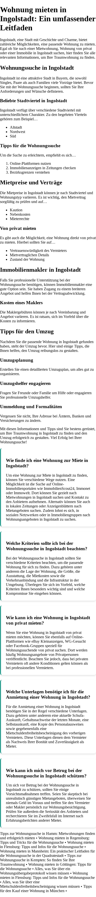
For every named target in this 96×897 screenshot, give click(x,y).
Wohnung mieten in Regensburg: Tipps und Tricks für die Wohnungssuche (45, 840)
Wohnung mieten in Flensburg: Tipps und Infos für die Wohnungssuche (47, 844)
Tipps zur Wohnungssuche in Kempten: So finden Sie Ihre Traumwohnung (40, 859)
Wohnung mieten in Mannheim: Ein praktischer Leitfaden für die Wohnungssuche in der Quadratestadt (47, 853)
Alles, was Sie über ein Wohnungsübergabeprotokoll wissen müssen (35, 871)
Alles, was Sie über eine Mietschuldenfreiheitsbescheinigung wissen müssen (40, 884)
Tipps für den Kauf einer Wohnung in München (46, 888)
